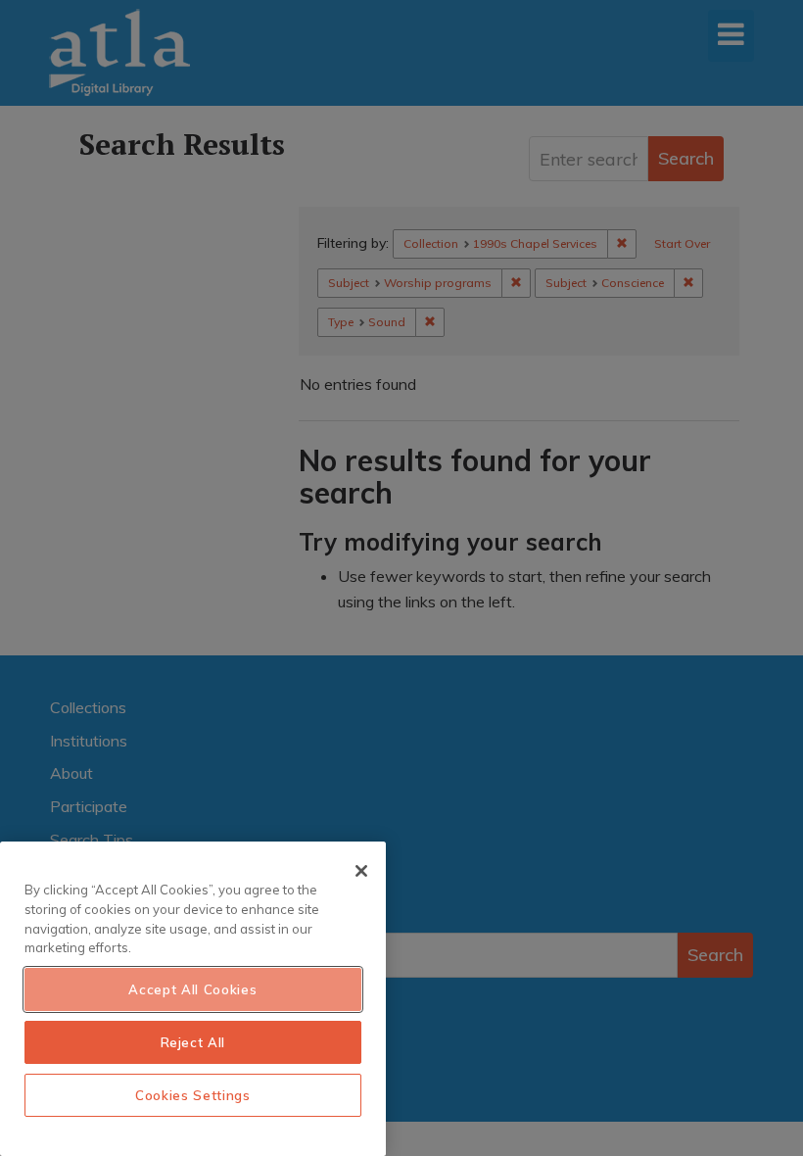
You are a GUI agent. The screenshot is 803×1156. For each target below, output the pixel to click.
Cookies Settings (193, 1095)
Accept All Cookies (192, 989)
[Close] (361, 870)
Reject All (193, 1042)
